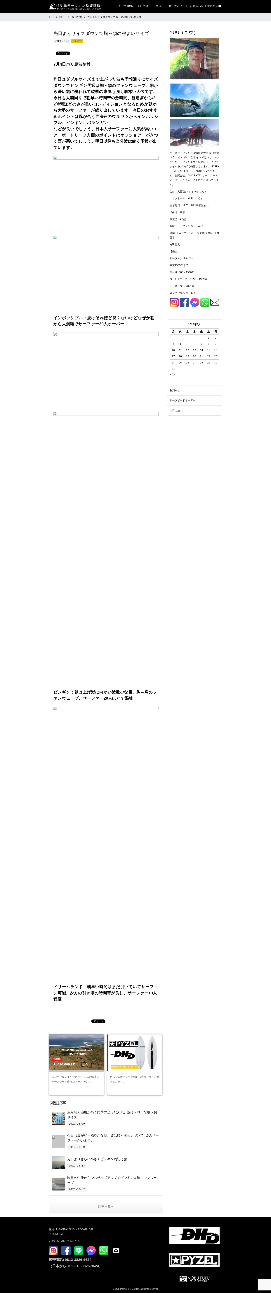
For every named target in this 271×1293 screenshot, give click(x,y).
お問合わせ (197, 6)
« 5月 (173, 374)
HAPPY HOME (126, 6)
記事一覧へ (106, 1206)
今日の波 (142, 6)
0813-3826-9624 (77, 1260)
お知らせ (175, 390)
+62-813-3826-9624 (83, 1266)
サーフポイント (178, 6)
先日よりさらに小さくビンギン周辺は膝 (97, 1159)
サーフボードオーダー (182, 400)
